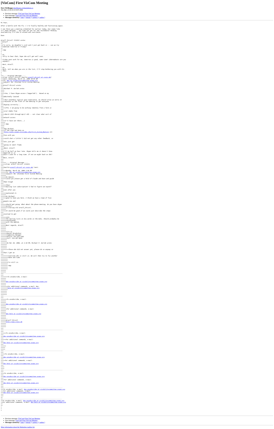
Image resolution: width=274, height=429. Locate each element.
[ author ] (42, 17)
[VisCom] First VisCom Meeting (29, 13)
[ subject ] (35, 17)
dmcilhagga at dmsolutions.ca (23, 8)
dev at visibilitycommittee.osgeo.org (22, 80)
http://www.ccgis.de (14, 322)
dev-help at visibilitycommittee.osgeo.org (23, 314)
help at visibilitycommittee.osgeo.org (23, 288)
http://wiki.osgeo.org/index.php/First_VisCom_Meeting (26, 132)
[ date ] (22, 17)
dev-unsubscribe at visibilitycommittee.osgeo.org (26, 281)
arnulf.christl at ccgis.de (39, 77)
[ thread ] (28, 17)
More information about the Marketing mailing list (18, 427)
